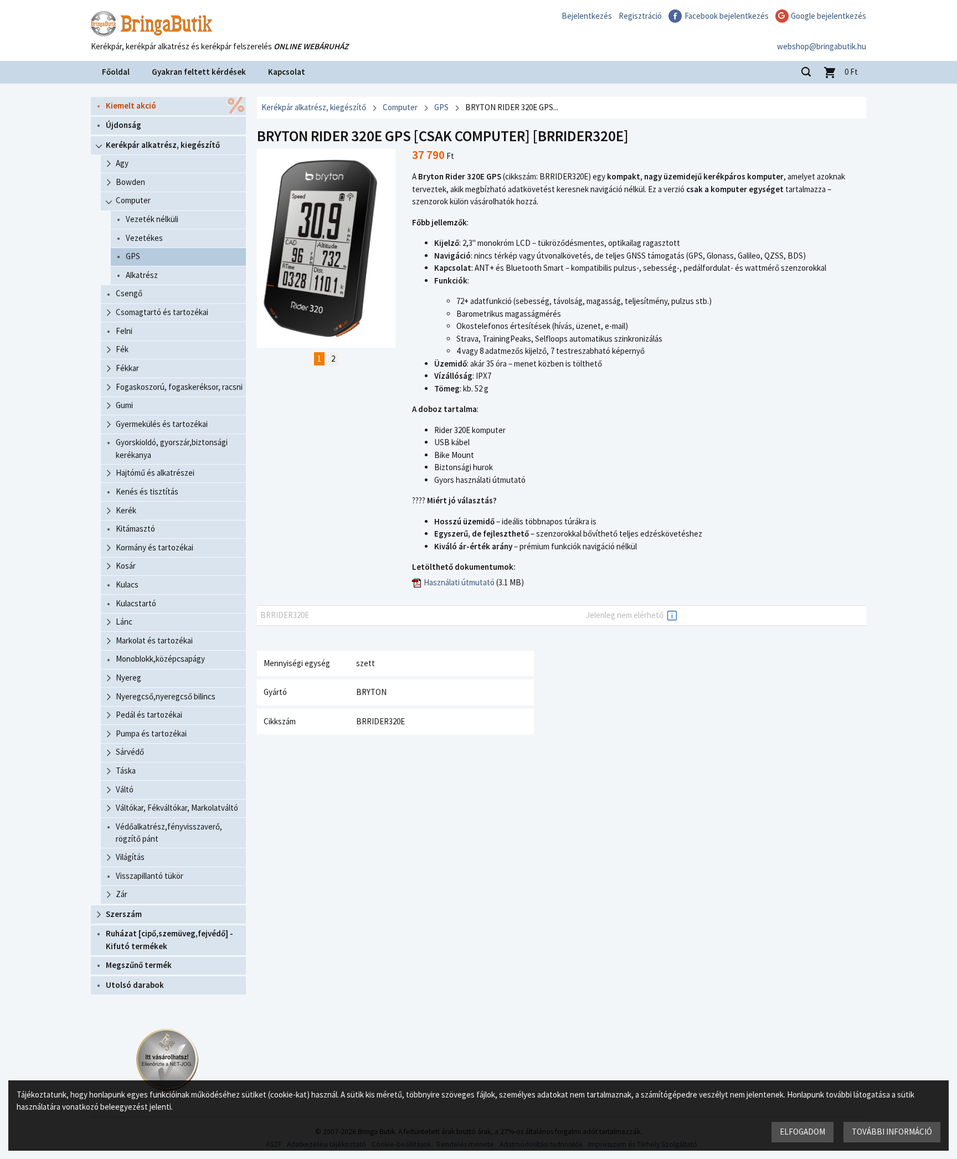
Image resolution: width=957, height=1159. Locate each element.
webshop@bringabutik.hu (821, 46)
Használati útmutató (459, 582)
